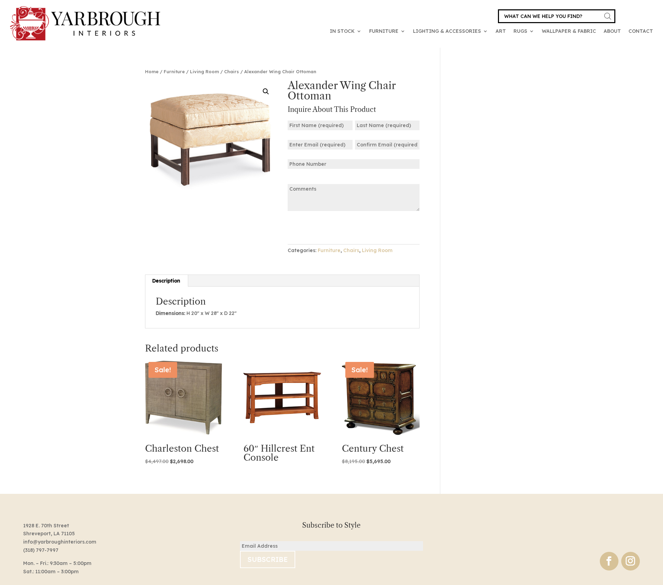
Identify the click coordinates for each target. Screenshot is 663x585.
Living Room (204, 71)
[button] (266, 91)
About (612, 31)
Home (151, 71)
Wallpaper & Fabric (569, 31)
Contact (640, 31)
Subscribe (268, 559)
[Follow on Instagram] (630, 561)
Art (501, 31)
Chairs (231, 71)
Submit (309, 227)
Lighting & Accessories (447, 31)
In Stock (342, 31)
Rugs (520, 31)
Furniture (383, 31)
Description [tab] (166, 281)
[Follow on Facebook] (609, 561)
